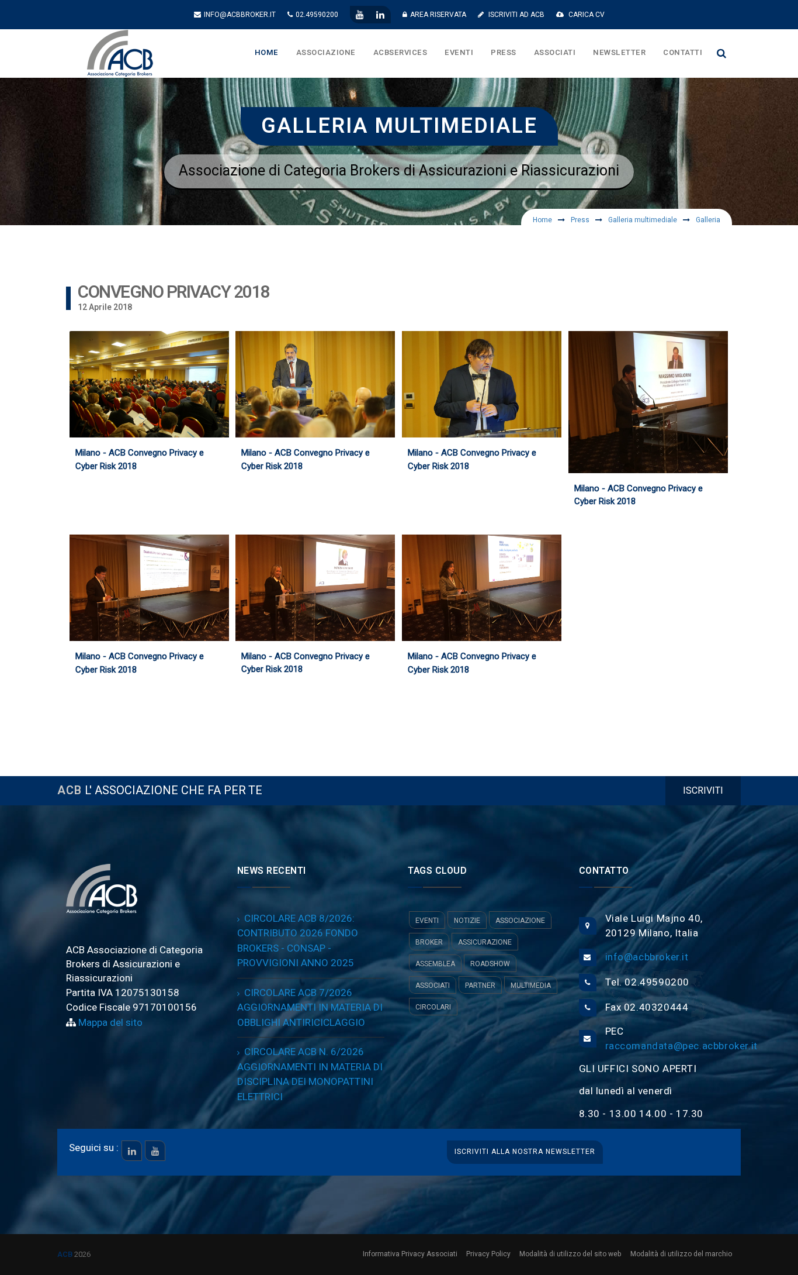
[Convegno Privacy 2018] (166, 391)
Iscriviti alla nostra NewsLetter (524, 1151)
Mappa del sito (109, 1022)
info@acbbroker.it (240, 14)
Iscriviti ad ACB (515, 14)
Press (580, 220)
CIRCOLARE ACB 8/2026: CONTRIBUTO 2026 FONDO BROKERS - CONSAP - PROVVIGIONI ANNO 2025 (297, 941)
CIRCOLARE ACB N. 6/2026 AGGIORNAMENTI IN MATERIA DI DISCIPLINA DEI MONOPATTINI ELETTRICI (310, 1074)
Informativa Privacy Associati (410, 1254)
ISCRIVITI (703, 791)
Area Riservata (438, 14)
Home (542, 220)
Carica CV (586, 14)
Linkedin (132, 1150)
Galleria (708, 220)
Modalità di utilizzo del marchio (681, 1254)
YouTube (155, 1150)
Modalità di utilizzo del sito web (570, 1254)
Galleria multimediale (642, 220)
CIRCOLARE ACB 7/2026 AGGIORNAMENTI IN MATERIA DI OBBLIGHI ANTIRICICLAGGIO (310, 1007)
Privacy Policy (488, 1254)
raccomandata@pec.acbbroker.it (681, 1046)
